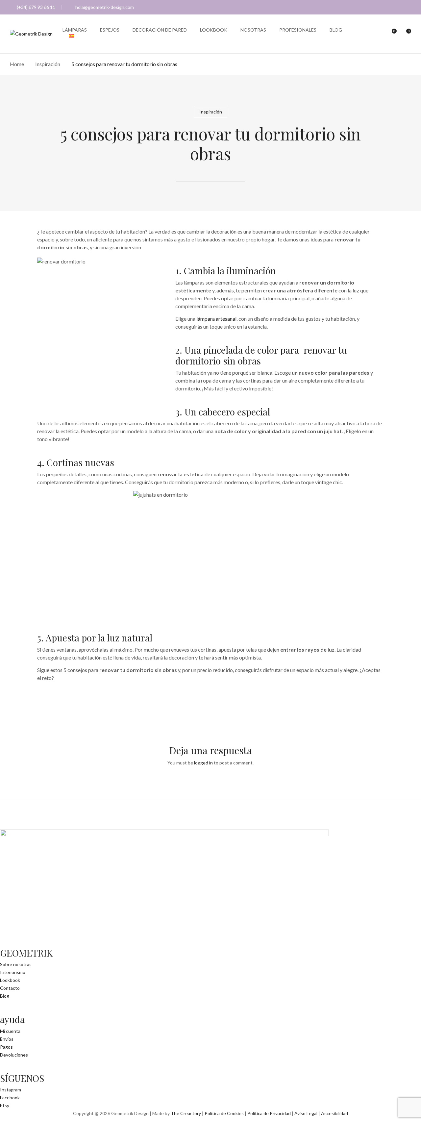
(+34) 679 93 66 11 (36, 7)
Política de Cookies (224, 1113)
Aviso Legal (305, 1113)
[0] (390, 34)
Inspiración (47, 64)
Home (17, 64)
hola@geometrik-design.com (104, 7)
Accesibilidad (334, 1113)
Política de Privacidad (269, 1113)
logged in (203, 762)
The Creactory (186, 1113)
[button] (405, 34)
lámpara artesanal (216, 318)
